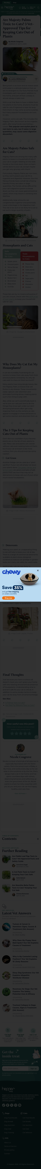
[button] (38, 570)
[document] (20, 584)
